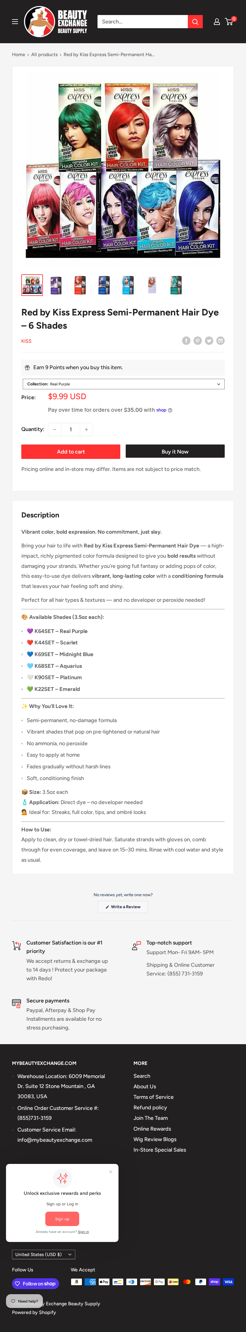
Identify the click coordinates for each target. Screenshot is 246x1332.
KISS (26, 341)
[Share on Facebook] (186, 341)
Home (18, 54)
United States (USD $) (38, 1254)
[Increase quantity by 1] (86, 429)
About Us (145, 1086)
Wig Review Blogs (155, 1139)
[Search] (195, 21)
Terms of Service (154, 1097)
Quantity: (32, 429)
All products (44, 54)
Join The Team (151, 1118)
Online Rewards (152, 1129)
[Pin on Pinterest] (198, 341)
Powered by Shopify (34, 1312)
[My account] (217, 21)
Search (142, 1076)
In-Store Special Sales (160, 1150)
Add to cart (71, 451)
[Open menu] (15, 21)
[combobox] (124, 384)
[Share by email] (220, 341)
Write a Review (129, 908)
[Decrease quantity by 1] (54, 429)
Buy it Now (175, 451)
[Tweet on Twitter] (209, 341)
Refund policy (150, 1107)
